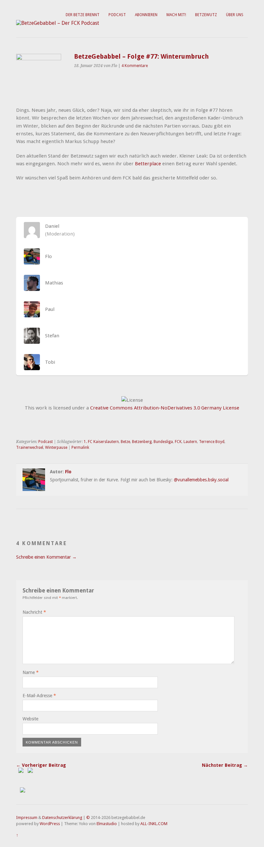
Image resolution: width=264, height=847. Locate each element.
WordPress (50, 823)
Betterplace (148, 164)
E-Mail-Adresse (39, 695)
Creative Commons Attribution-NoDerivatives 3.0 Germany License (164, 408)
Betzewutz (206, 15)
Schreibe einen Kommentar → (46, 557)
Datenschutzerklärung (62, 817)
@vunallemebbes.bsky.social (201, 479)
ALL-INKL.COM (153, 823)
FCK (178, 441)
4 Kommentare (134, 65)
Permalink (80, 447)
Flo (68, 471)
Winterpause (56, 447)
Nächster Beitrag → (225, 765)
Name (31, 672)
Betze (125, 441)
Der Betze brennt (82, 15)
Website (30, 718)
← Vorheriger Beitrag (41, 765)
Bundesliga (163, 441)
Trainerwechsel (29, 447)
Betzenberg (142, 441)
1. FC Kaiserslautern (101, 441)
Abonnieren (146, 15)
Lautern (190, 441)
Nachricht (34, 612)
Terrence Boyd (211, 441)
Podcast (117, 15)
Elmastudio (107, 823)
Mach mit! (176, 15)
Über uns (234, 15)
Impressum (26, 817)
